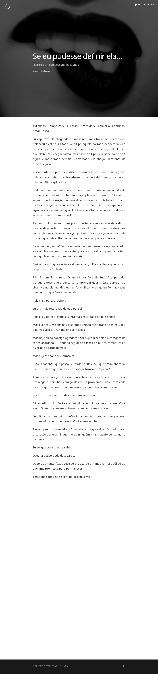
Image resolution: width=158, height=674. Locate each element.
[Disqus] (79, 520)
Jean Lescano (56, 64)
